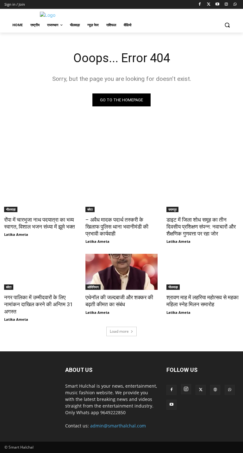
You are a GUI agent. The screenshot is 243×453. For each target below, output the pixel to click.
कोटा (90, 209)
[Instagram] (226, 4)
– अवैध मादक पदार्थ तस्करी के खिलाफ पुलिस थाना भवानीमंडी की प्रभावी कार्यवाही (116, 227)
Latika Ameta (16, 234)
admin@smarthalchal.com (118, 426)
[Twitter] (208, 4)
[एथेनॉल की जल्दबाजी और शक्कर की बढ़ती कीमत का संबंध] (121, 272)
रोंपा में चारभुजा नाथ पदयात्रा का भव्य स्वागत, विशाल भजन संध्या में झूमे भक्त (39, 223)
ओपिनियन (93, 287)
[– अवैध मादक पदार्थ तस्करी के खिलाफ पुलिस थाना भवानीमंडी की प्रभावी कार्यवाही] (121, 194)
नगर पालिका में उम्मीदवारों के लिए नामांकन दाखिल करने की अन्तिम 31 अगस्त (38, 304)
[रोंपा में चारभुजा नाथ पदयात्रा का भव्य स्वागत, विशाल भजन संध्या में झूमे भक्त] (40, 194)
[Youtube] (217, 4)
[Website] (215, 390)
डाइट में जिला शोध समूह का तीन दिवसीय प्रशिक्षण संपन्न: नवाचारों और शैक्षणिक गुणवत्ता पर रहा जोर (201, 227)
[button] (227, 25)
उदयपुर (172, 209)
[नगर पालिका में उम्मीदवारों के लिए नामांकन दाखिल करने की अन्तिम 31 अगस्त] (40, 272)
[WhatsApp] (235, 4)
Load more (119, 331)
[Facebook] (199, 4)
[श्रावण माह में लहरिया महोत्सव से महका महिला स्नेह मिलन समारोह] (202, 272)
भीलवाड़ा (11, 209)
